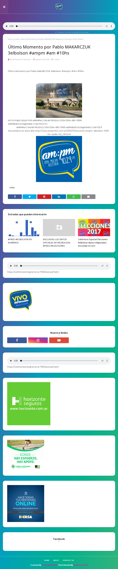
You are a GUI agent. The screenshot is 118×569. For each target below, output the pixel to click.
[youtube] (59, 340)
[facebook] (17, 340)
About (56, 560)
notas (16, 39)
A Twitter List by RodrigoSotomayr (72, 32)
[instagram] (38, 340)
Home (46, 560)
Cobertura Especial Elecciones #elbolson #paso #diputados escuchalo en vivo (93, 242)
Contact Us (68, 560)
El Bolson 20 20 (81, 565)
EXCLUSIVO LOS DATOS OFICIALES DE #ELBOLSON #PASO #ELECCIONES (56, 242)
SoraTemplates (50, 565)
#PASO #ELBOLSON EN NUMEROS (20, 241)
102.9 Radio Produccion (20, 59)
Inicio (10, 39)
